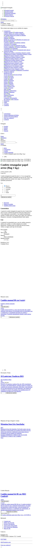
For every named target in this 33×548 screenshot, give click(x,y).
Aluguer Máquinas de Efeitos (11, 115)
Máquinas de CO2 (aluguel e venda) (13, 64)
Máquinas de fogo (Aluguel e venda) (13, 67)
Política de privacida (9, 522)
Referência (3, 242)
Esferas (6, 82)
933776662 (3, 539)
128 (2, 305)
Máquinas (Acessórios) (9, 70)
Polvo (5, 96)
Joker (5, 89)
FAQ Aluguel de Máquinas (11, 527)
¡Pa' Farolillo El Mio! (6, 379)
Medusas (6, 92)
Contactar (6, 119)
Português (13, 13)
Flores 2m (6, 85)
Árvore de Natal (8, 74)
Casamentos (7, 48)
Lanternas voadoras (9, 42)
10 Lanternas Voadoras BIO (12, 376)
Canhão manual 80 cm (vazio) (13, 300)
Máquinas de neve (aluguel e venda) (13, 61)
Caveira (6, 76)
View (2, 437)
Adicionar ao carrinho (6, 197)
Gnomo (6, 87)
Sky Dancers (7, 99)
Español (11, 10)
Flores (5, 86)
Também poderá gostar (9, 205)
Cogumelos (7, 98)
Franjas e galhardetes (9, 47)
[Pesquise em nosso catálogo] (16, 142)
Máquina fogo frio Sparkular (13, 424)
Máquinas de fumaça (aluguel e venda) (13, 55)
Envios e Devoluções (9, 524)
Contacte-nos (7, 521)
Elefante (6, 80)
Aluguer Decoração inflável (11, 116)
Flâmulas (6, 38)
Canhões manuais (8, 32)
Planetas (6, 95)
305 (2, 381)
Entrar (2, 136)
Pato (5, 93)
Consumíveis (7, 113)
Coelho (6, 79)
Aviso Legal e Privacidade (10, 525)
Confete (6, 36)
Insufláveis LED (8, 73)
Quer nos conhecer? (9, 118)
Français (11, 16)
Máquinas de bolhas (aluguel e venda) (13, 58)
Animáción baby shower (10, 50)
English (11, 12)
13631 (2, 499)
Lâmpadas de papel (9, 45)
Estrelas (6, 83)
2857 (2, 427)
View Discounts (4, 306)
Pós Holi (6, 41)
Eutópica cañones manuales (8, 303)
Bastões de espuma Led (10, 39)
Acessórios (6, 44)
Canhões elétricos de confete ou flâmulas (14, 34)
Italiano (11, 14)
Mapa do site (7, 528)
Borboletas (6, 90)
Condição (3, 244)
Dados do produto (8, 204)
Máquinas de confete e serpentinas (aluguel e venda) (17, 53)
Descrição (6, 202)
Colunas (6, 77)
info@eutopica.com (6, 542)
